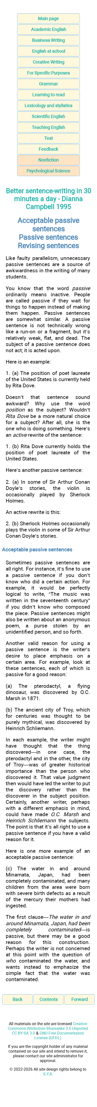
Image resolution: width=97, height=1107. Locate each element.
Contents (49, 999)
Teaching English (48, 127)
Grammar (48, 83)
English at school (48, 51)
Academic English (48, 29)
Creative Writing (48, 62)
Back (17, 999)
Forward (79, 999)
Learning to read (48, 94)
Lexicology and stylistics (48, 105)
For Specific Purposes (48, 72)
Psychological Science (48, 170)
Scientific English (48, 116)
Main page (48, 18)
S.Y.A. (48, 1074)
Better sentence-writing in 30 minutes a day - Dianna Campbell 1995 (48, 199)
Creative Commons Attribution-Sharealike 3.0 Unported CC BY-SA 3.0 (48, 1028)
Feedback (48, 149)
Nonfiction (48, 159)
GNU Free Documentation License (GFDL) (59, 1035)
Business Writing (48, 40)
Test (48, 138)
